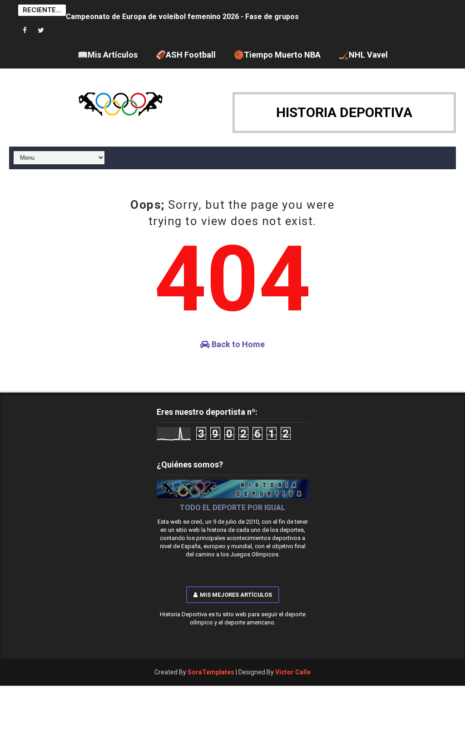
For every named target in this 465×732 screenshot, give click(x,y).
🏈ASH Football (186, 54)
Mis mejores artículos (236, 594)
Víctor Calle (293, 672)
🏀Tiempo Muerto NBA (277, 54)
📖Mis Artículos (108, 54)
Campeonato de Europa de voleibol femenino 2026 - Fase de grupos (182, 10)
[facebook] (25, 30)
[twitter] (41, 30)
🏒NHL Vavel (363, 54)
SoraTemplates (211, 672)
